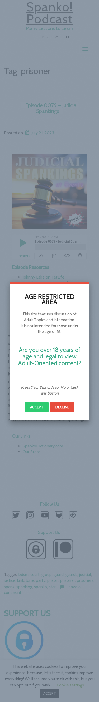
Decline (62, 407)
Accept (36, 407)
